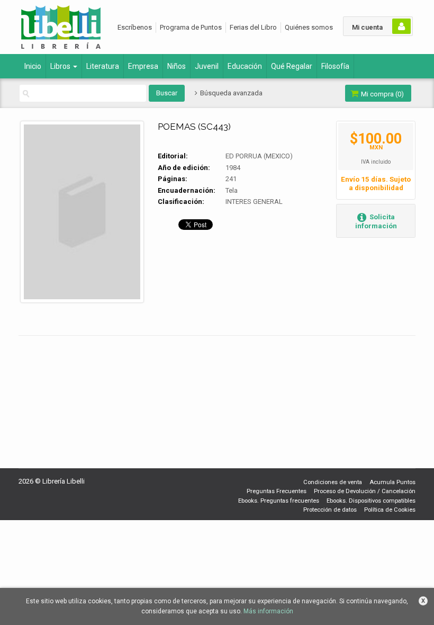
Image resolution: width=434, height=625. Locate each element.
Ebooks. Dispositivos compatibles (371, 501)
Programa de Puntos (191, 27)
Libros (61, 66)
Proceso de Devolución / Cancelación (364, 491)
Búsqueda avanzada (230, 93)
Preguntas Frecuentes (276, 491)
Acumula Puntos (392, 482)
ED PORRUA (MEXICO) (259, 156)
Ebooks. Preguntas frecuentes (278, 501)
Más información (268, 611)
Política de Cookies (389, 510)
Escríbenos (134, 27)
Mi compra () (381, 94)
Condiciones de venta (332, 482)
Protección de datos (330, 510)
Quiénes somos (309, 27)
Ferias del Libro (253, 27)
